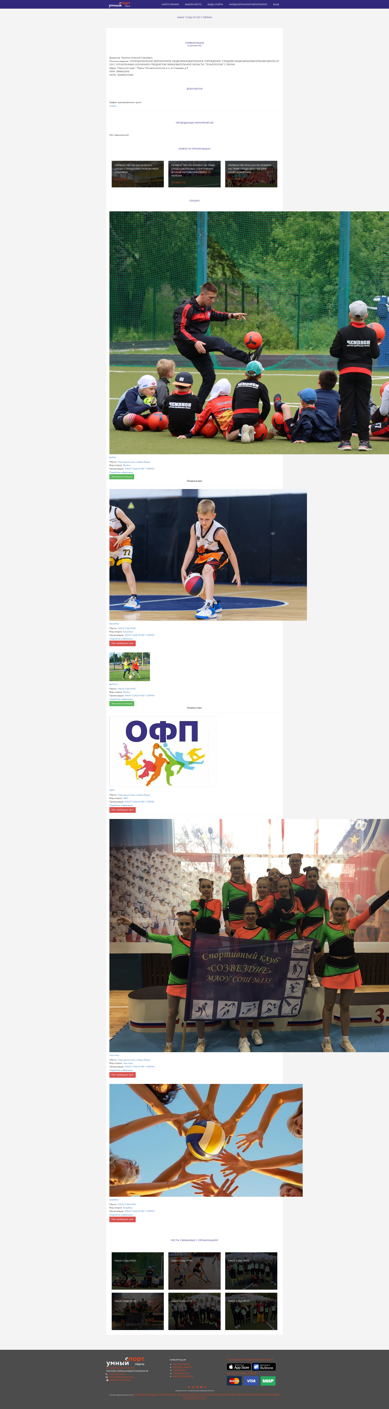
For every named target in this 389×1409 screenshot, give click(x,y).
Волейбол (128, 1207)
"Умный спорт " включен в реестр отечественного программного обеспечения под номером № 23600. (219, 1394)
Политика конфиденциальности (194, 1397)
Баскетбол (128, 631)
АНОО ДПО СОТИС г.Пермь (120, 1368)
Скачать (113, 105)
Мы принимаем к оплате (241, 1373)
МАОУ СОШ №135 (127, 628)
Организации (181, 1373)
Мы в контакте (181, 1364)
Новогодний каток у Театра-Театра (134, 462)
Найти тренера (170, 4)
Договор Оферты (182, 1367)
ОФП (112, 790)
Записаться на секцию (121, 476)
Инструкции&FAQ (183, 1376)
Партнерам (179, 1370)
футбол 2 (113, 684)
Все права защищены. (146, 1394)
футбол (112, 457)
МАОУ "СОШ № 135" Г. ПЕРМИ (139, 468)
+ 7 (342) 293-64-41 (116, 1374)
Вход (276, 4)
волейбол (114, 1199)
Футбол (126, 465)
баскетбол (114, 623)
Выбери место (193, 4)
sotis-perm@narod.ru (121, 1377)
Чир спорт (114, 1055)
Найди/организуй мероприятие (248, 4)
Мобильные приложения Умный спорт (250, 1359)
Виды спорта (215, 4)
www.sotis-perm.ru (120, 1380)
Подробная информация (121, 472)
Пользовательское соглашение (194, 1399)
